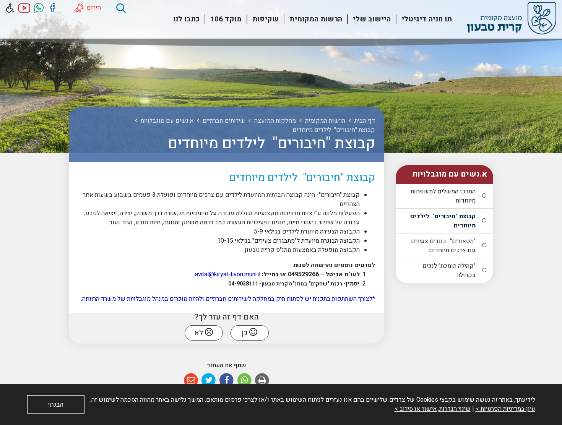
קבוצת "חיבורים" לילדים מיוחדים (443, 221)
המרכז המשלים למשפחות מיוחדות (443, 196)
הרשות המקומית (315, 19)
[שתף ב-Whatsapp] (244, 380)
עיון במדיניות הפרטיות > (505, 409)
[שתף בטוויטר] (209, 380)
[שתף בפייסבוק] (226, 380)
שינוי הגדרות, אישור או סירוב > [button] (433, 409)
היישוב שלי (372, 19)
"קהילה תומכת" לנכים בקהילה (449, 270)
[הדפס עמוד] (262, 380)
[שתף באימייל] (191, 380)
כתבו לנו (186, 19)
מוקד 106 (226, 19)
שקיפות (265, 19)
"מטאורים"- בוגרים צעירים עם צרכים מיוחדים (443, 246)
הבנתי (55, 404)
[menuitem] (422, 19)
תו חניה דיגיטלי (426, 19)
